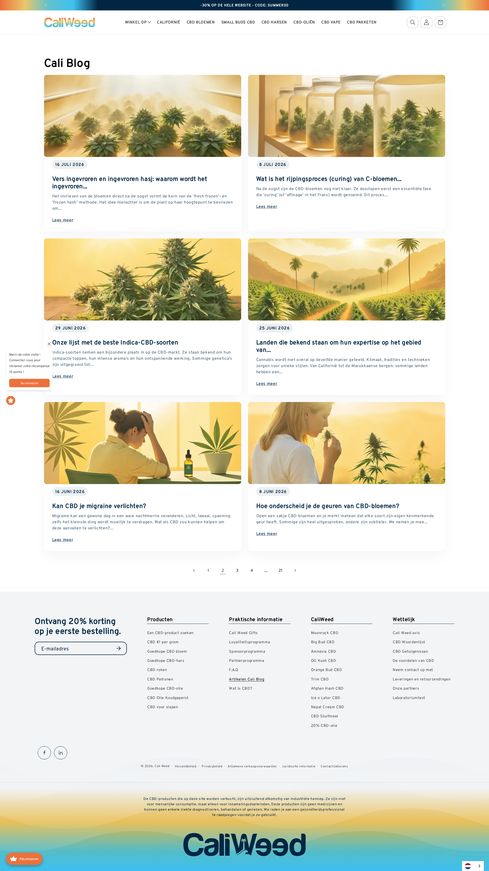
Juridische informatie (298, 766)
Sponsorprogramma (247, 651)
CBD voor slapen (162, 707)
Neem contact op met (413, 670)
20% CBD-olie (324, 725)
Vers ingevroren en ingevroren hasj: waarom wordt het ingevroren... (129, 182)
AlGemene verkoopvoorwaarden (252, 766)
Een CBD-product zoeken (170, 633)
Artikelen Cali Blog (246, 679)
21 (281, 570)
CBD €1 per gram (163, 642)
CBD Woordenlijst (409, 642)
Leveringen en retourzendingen (421, 679)
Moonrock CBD (324, 633)
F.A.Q (233, 670)
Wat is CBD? (240, 688)
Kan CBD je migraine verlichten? (99, 506)
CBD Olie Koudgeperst (168, 698)
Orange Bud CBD (326, 670)
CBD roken (157, 670)
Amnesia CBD (323, 651)
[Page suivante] (295, 570)
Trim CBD (320, 679)
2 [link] (223, 570)
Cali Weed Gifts (243, 633)
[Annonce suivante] (443, 5)
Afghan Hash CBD (327, 688)
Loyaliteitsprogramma (249, 642)
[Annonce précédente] (45, 5)
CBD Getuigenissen (410, 651)
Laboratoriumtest (409, 698)
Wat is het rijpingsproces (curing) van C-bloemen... (329, 178)
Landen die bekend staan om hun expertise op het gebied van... (339, 346)
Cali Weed (162, 766)
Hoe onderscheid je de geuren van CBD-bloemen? (327, 506)
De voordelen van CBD (413, 660)
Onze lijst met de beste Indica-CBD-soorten (115, 342)
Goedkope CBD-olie (165, 688)
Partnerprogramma (246, 660)
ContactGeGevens (334, 766)
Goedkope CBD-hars (165, 660)
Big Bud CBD (323, 642)
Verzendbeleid (186, 766)
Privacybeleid (212, 766)
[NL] (473, 866)
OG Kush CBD (323, 660)
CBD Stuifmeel (324, 716)
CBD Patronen (160, 679)
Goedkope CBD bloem (167, 651)
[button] (138, 22)
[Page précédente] (194, 570)
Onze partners (406, 688)
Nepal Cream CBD (327, 707)
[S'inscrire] (119, 648)
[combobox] (473, 866)
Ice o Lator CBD (325, 698)
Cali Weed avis (406, 633)
